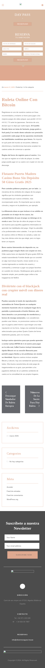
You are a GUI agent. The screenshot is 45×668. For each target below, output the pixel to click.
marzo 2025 (14, 436)
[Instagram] (22, 586)
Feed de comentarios (15, 495)
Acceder (10, 487)
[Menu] (3, 4)
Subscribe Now (24, 555)
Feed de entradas (13, 491)
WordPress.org (12, 499)
